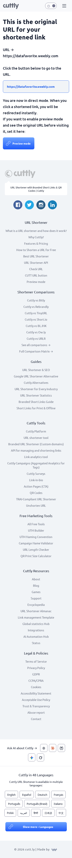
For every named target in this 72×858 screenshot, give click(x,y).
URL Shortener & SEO (36, 370)
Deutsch (42, 795)
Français (58, 795)
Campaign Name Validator (36, 543)
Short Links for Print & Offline (36, 408)
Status (36, 643)
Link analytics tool (36, 457)
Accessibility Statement (36, 693)
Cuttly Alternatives (36, 382)
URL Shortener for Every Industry (36, 389)
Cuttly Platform (36, 431)
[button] (63, 6)
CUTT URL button (36, 275)
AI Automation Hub (36, 636)
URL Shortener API (36, 262)
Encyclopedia (36, 604)
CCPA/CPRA (36, 680)
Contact (36, 719)
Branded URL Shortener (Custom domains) (36, 444)
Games (36, 592)
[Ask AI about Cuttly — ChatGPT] (43, 748)
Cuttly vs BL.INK (36, 326)
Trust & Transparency (36, 706)
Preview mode (21, 143)
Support (36, 598)
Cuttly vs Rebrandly (36, 306)
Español (26, 795)
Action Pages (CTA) (36, 486)
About (36, 579)
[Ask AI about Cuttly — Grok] (40, 757)
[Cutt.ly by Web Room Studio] (54, 849)
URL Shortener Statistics (36, 395)
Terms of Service (36, 661)
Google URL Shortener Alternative (36, 376)
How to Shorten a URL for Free (36, 250)
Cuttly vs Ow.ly (36, 332)
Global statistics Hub (36, 624)
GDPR (36, 674)
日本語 (48, 813)
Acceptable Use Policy (36, 699)
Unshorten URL (36, 505)
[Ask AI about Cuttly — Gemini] (31, 757)
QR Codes (36, 493)
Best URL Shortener (36, 256)
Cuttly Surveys (36, 473)
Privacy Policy (36, 668)
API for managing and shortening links (36, 450)
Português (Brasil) (37, 804)
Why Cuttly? (36, 237)
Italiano (58, 804)
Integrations (36, 630)
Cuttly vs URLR (36, 338)
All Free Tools (36, 524)
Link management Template (36, 617)
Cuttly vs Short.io (36, 319)
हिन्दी (36, 813)
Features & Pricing (36, 243)
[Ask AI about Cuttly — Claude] (52, 748)
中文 (61, 813)
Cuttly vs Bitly (36, 300)
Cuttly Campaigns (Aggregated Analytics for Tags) (36, 465)
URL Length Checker (36, 549)
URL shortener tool (36, 437)
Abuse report (36, 712)
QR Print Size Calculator (36, 556)
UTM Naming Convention (36, 537)
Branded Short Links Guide (36, 401)
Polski (10, 813)
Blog (36, 585)
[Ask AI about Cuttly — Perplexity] (61, 748)
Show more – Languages (38, 826)
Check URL (36, 269)
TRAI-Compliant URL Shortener (36, 499)
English (11, 795)
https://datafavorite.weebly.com (31, 86)
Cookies (36, 687)
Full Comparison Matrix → (36, 351)
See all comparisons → (36, 345)
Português (14, 804)
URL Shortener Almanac (36, 611)
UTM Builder (36, 530)
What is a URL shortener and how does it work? (36, 230)
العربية (23, 813)
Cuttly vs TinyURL (36, 313)
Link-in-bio (36, 480)
